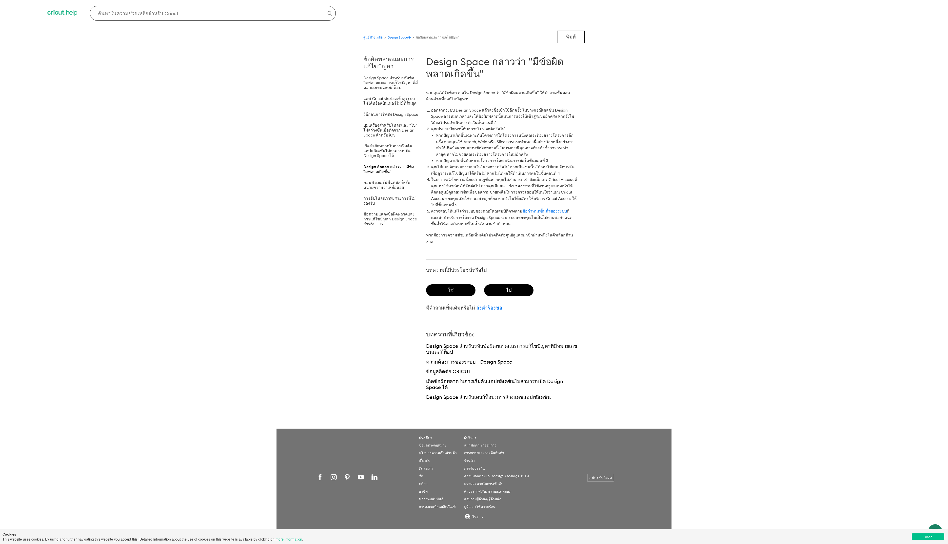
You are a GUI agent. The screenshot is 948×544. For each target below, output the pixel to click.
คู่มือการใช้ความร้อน (479, 507)
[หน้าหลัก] (62, 13)
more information (289, 539)
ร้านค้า (469, 460)
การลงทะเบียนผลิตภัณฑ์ (437, 507)
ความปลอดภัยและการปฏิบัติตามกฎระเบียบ (496, 476)
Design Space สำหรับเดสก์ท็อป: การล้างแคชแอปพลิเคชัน (488, 397)
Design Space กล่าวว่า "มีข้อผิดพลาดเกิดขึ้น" (388, 169)
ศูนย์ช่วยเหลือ (373, 37)
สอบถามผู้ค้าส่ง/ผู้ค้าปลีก (482, 499)
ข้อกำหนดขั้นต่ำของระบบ (544, 211)
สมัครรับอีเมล (600, 477)
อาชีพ (423, 491)
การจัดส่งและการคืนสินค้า (484, 453)
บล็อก (423, 484)
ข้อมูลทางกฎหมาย (432, 445)
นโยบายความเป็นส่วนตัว (438, 453)
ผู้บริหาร (470, 437)
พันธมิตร (425, 437)
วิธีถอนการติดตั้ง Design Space (390, 114)
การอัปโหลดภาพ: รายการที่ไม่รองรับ (389, 201)
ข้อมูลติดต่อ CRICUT (448, 371)
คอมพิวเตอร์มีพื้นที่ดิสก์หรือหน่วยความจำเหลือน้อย (386, 185)
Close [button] (928, 537)
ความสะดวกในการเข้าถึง (483, 484)
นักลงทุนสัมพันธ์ (431, 499)
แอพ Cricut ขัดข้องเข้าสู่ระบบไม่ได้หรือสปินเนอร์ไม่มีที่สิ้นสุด (389, 101)
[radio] (450, 290)
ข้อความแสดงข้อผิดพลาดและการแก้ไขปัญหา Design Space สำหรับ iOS (390, 219)
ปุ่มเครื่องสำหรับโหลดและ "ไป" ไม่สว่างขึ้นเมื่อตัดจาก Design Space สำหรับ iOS (390, 130)
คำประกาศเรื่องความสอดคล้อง (487, 491)
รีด (421, 476)
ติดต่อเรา (426, 468)
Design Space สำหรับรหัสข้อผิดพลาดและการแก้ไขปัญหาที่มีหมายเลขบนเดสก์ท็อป (390, 82)
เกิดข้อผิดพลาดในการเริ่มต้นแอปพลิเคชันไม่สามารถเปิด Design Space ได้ (387, 150)
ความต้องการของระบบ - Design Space (469, 362)
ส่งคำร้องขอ (489, 308)
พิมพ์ (571, 37)
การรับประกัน (474, 468)
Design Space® (399, 37)
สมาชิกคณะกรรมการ (480, 445)
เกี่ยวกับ (424, 460)
